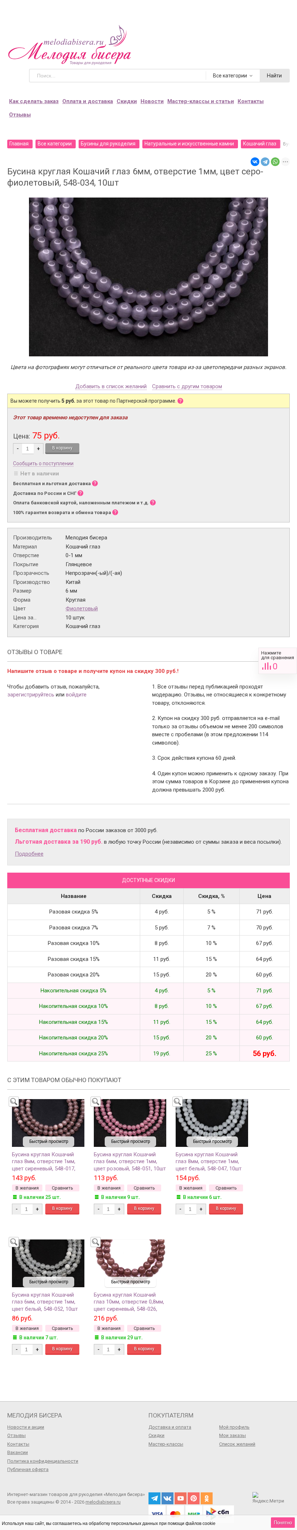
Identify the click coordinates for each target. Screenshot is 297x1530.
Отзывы (20, 114)
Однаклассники (207, 1498)
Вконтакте (167, 1498)
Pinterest (194, 1498)
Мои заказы (232, 1435)
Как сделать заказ (34, 101)
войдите (76, 694)
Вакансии (17, 1452)
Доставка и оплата (169, 1427)
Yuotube (181, 1498)
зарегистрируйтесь (30, 694)
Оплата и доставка (87, 101)
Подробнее (29, 854)
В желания (27, 1188)
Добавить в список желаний (111, 387)
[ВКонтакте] (255, 161)
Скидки (127, 101)
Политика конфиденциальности (42, 1461)
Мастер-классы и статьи (200, 101)
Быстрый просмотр (48, 1141)
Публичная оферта (28, 1469)
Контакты (251, 101)
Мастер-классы (165, 1444)
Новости (152, 101)
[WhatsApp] (275, 161)
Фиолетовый (82, 608)
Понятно (283, 1522)
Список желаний (237, 1444)
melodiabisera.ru (103, 1502)
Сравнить (277, 661)
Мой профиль (234, 1427)
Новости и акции (25, 1427)
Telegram (154, 1498)
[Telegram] (265, 161)
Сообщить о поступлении (43, 463)
